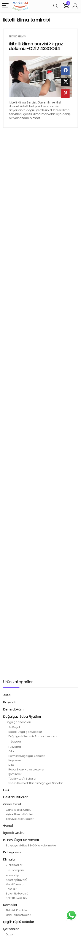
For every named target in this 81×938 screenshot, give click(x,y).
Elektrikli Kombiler (17, 910)
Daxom (10, 934)
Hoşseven (14, 760)
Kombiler (10, 904)
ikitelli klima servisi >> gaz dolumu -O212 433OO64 (36, 46)
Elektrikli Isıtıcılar (15, 797)
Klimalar (9, 859)
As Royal (14, 727)
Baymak (9, 702)
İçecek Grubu (13, 832)
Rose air (11, 889)
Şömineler (14, 774)
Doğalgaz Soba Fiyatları (22, 716)
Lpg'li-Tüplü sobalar (18, 921)
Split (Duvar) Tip (16, 898)
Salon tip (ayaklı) (17, 893)
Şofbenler (11, 929)
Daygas (16, 741)
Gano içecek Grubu (18, 810)
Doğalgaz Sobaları (18, 722)
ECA (6, 790)
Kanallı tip (12, 875)
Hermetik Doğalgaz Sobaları (26, 756)
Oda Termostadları (18, 915)
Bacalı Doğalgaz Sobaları (25, 732)
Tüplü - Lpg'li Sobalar (22, 778)
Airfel (7, 695)
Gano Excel (12, 804)
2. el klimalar (14, 865)
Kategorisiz (12, 852)
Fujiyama (14, 747)
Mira (11, 765)
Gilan (12, 751)
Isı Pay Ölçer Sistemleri (21, 840)
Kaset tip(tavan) (16, 880)
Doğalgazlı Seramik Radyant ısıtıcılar (32, 736)
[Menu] (5, 6)
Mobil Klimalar (15, 884)
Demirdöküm (13, 709)
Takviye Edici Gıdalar (19, 819)
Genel (8, 825)
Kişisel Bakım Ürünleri (19, 814)
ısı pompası (16, 870)
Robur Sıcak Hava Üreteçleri (26, 769)
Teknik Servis (17, 36)
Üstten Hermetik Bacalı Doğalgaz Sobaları (35, 783)
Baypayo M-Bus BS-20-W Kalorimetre (31, 845)
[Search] (55, 6)
